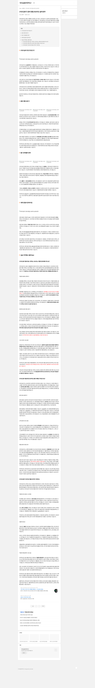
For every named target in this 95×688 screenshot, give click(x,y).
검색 (74, 3)
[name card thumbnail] (55, 650)
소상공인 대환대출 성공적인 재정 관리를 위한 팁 (29, 625)
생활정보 (22, 612)
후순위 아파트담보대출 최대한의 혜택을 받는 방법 (29, 620)
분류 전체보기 (65, 11)
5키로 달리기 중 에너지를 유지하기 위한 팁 (31, 45)
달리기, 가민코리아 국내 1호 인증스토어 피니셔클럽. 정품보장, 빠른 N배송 (34, 590)
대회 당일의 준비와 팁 (26, 37)
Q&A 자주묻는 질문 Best (27, 39)
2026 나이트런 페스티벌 (26, 597)
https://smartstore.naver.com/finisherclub (28, 587)
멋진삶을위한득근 (25, 3)
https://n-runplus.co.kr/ (25, 595)
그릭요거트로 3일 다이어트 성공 (26, 615)
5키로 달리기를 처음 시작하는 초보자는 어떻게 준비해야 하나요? (35, 41)
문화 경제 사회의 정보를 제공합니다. (27, 650)
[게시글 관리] (39, 606)
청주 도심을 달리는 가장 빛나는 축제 (27, 598)
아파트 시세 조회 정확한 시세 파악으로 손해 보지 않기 (30, 623)
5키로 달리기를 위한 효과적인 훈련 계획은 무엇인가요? (34, 43)
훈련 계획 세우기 (25, 33)
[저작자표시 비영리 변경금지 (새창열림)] (46, 605)
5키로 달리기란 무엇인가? (27, 30)
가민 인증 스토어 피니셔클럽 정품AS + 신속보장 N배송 (32, 589)
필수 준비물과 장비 (25, 35)
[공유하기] (36, 606)
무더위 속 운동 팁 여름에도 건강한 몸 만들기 (28, 617)
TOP (76, 668)
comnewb (31, 668)
